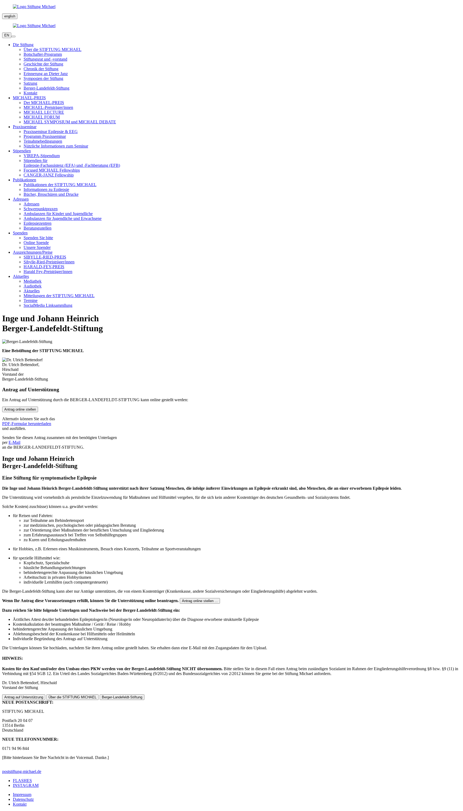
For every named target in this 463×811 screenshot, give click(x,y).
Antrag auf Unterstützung (23, 697)
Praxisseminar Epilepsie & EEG (51, 131)
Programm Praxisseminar (45, 136)
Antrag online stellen (20, 409)
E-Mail (14, 442)
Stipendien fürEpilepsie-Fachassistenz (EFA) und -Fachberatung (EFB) (72, 163)
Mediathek (33, 281)
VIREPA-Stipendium (42, 155)
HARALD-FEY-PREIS (44, 266)
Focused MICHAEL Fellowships (52, 170)
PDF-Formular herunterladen (26, 423)
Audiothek (33, 286)
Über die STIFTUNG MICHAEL (52, 49)
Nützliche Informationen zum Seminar (56, 146)
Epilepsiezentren (37, 223)
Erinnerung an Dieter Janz (46, 73)
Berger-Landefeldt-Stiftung (46, 88)
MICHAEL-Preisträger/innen (48, 107)
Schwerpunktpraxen (41, 209)
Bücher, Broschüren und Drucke (51, 194)
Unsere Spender (37, 247)
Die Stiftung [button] (23, 44)
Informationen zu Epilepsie (46, 189)
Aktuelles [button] (21, 276)
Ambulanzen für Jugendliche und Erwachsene (63, 218)
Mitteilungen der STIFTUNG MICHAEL (59, 295)
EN (6, 35)
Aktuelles (32, 291)
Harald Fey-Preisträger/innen (48, 271)
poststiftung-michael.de (21, 771)
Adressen (31, 204)
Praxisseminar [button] (24, 126)
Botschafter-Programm (43, 54)
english (9, 16)
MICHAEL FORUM (42, 117)
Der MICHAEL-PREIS (44, 102)
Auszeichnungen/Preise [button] (33, 252)
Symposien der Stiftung (43, 78)
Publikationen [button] (24, 180)
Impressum (22, 794)
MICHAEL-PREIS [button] (29, 97)
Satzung (30, 83)
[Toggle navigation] (13, 36)
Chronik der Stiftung (41, 69)
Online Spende (36, 242)
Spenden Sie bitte (38, 237)
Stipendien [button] (22, 151)
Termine (31, 300)
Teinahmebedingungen (43, 141)
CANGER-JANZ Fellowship (49, 175)
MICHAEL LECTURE (44, 112)
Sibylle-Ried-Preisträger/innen (49, 262)
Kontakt (30, 93)
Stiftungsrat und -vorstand (45, 59)
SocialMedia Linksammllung (48, 305)
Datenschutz (23, 799)
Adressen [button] (21, 199)
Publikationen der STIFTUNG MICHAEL (60, 184)
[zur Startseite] (231, 6)
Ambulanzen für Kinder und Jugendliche (58, 213)
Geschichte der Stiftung (43, 64)
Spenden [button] (20, 233)
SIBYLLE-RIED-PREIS (45, 257)
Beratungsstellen (37, 228)
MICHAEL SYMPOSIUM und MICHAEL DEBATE (70, 122)
